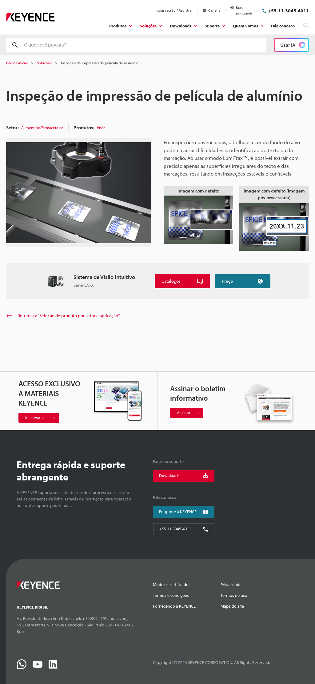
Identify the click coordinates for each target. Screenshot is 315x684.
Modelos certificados (171, 584)
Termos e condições (171, 595)
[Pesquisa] (306, 25)
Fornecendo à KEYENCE (174, 606)
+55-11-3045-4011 (288, 10)
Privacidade (231, 584)
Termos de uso (234, 595)
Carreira (214, 10)
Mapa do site (232, 606)
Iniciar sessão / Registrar (174, 10)
